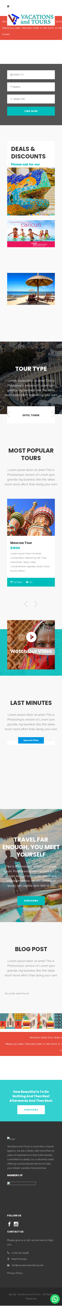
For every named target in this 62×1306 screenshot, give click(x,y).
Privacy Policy (15, 1273)
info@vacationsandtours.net (27, 1265)
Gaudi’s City (22, 543)
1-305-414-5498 (20, 1252)
